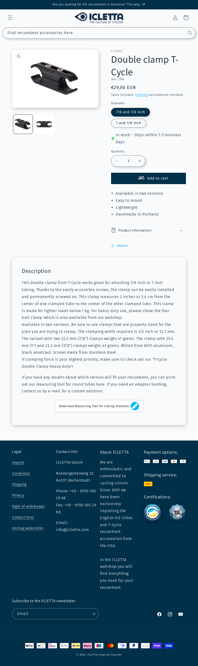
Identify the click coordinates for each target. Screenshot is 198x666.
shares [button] (122, 246)
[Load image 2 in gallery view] (44, 124)
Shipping (141, 95)
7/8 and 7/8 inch (130, 112)
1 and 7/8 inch (128, 123)
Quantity (117, 151)
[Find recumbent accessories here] (190, 33)
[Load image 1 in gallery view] (23, 124)
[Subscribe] (93, 614)
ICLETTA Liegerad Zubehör (104, 654)
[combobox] (99, 33)
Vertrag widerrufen (27, 528)
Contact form (23, 517)
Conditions (21, 473)
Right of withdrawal (28, 506)
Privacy (18, 495)
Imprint (18, 463)
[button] (10, 17)
